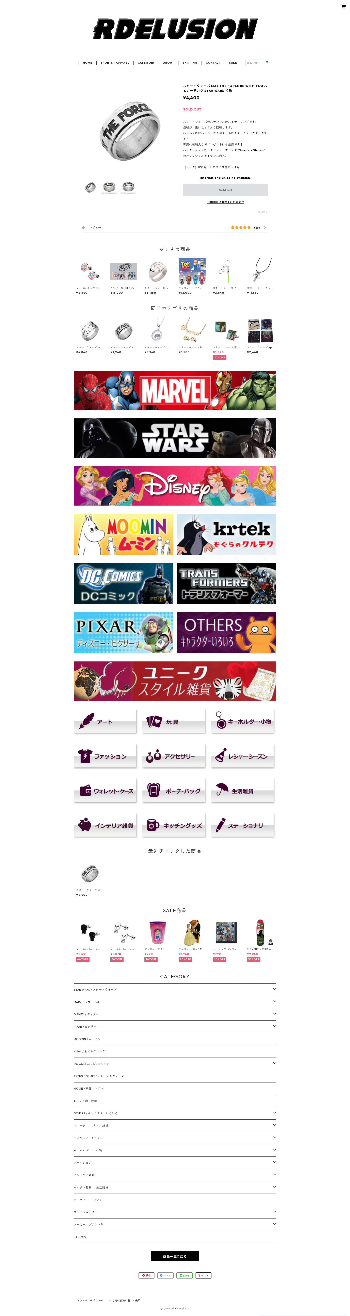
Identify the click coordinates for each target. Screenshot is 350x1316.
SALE (233, 62)
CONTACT (213, 62)
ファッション (83, 1163)
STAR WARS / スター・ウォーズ (95, 989)
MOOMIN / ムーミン (87, 1039)
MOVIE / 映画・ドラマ (89, 1088)
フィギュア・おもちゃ (89, 1138)
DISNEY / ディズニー (88, 1014)
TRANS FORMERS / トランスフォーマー (100, 1076)
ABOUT (168, 62)
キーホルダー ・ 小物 (88, 1150)
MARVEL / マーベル (87, 1002)
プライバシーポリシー (90, 1300)
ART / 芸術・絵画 (85, 1101)
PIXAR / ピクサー (85, 1027)
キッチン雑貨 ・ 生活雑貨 (91, 1187)
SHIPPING (189, 62)
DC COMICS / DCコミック (92, 1064)
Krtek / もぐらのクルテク (91, 1051)
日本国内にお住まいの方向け (225, 202)
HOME (87, 62)
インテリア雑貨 (84, 1175)
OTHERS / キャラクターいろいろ (96, 1113)
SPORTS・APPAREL (115, 62)
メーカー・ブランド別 (89, 1224)
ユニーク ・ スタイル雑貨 (91, 1125)
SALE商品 (80, 1237)
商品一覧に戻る (175, 1256)
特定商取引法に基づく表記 (125, 1300)
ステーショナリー (86, 1212)
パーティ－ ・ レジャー (89, 1200)
